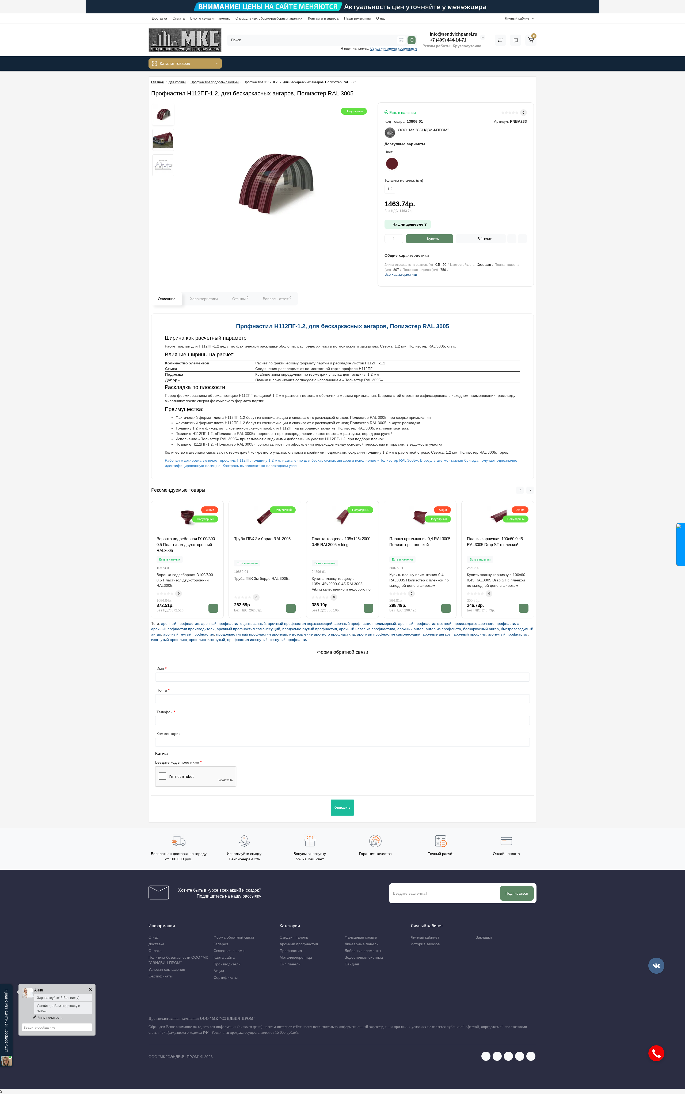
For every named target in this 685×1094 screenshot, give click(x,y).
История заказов (425, 944)
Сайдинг (352, 964)
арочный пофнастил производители (183, 629)
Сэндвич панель (294, 937)
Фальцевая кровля (361, 937)
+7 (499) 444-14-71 (447, 40)
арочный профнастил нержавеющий (300, 623)
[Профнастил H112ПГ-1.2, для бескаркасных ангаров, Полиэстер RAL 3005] (163, 114)
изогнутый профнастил (508, 634)
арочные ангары (437, 634)
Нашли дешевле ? (409, 224)
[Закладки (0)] (515, 40)
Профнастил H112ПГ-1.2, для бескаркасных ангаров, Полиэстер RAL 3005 (342, 326)
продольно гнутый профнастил (309, 629)
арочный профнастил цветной (424, 623)
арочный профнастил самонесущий (248, 629)
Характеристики (204, 299)
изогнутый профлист (169, 639)
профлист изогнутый (207, 639)
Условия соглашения (167, 969)
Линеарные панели (362, 944)
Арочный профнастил (299, 944)
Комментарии (169, 733)
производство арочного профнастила (486, 623)
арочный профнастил (180, 623)
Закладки (484, 937)
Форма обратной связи (234, 937)
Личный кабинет (425, 937)
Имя (160, 668)
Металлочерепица (296, 957)
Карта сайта (224, 957)
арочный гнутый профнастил (188, 634)
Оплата (179, 18)
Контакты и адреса (323, 18)
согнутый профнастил (289, 639)
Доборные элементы (363, 951)
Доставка (159, 18)
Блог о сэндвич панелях (210, 18)
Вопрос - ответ (277, 298)
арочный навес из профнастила (367, 629)
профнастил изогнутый (247, 639)
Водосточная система (364, 957)
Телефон (165, 712)
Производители (227, 964)
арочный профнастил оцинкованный (233, 623)
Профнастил (291, 951)
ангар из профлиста (443, 629)
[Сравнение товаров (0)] (500, 40)
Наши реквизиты (357, 18)
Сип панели (290, 964)
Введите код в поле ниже (177, 762)
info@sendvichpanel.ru (453, 34)
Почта (162, 690)
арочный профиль (470, 634)
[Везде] (401, 40)
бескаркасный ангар (481, 629)
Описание (167, 299)
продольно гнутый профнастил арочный (251, 634)
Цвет (389, 152)
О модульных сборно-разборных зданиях (268, 18)
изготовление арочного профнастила (322, 634)
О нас (381, 18)
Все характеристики (401, 274)
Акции (219, 971)
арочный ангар (410, 629)
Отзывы (240, 298)
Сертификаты (161, 976)
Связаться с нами (229, 951)
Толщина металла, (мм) (404, 180)
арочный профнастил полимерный (365, 623)
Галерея (221, 944)
